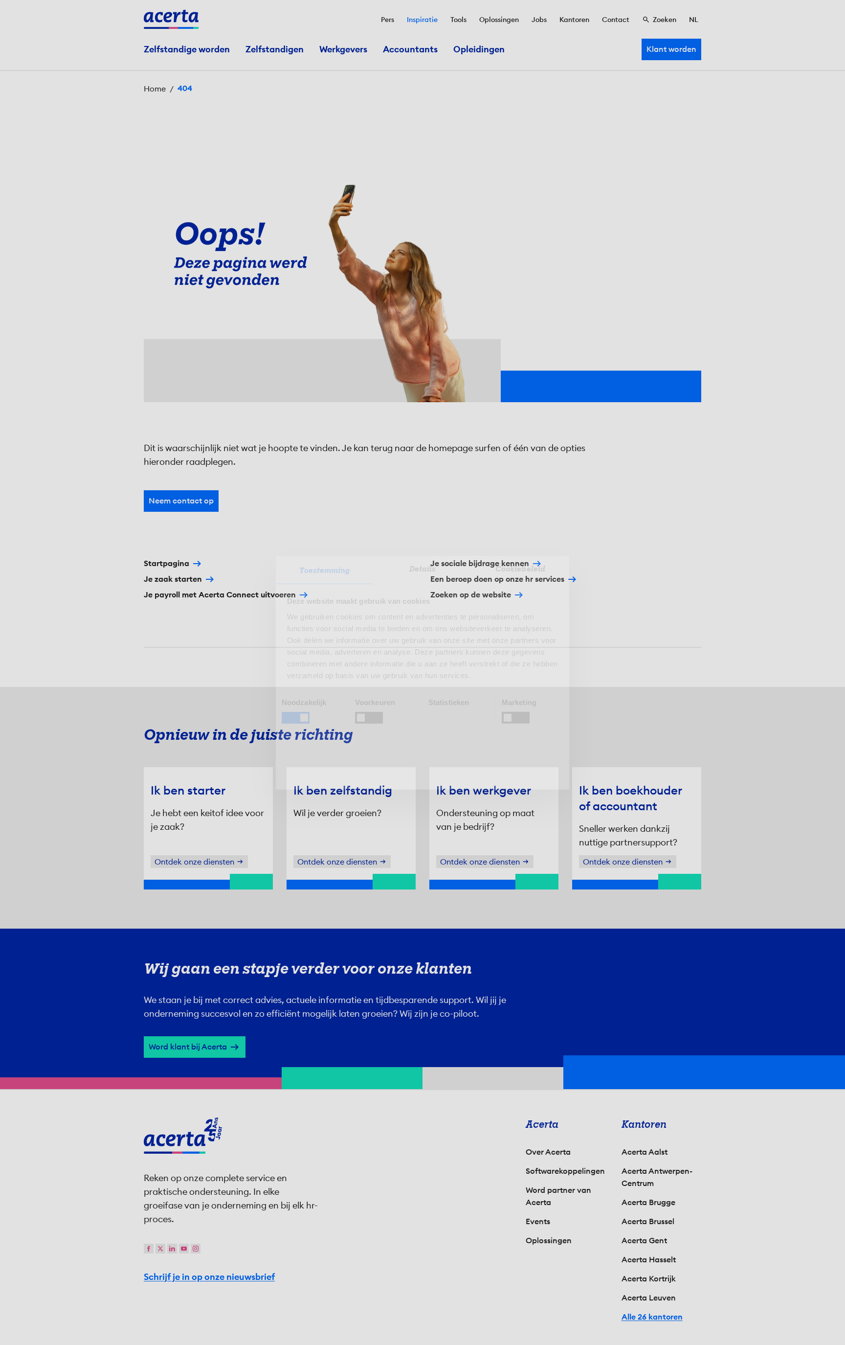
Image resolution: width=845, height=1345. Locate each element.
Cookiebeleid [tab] (520, 568)
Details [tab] (422, 568)
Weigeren (420, 756)
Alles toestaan (508, 756)
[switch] (369, 718)
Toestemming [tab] (324, 570)
